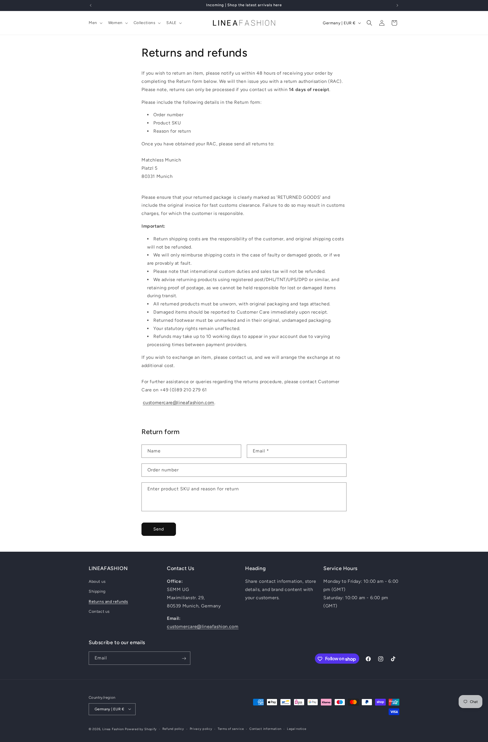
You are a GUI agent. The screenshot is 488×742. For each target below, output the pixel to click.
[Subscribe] (184, 658)
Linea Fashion (113, 729)
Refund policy (173, 728)
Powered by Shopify (141, 729)
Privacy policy (201, 728)
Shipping (97, 591)
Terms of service (231, 728)
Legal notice (296, 728)
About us (97, 581)
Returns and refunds (108, 601)
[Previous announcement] (90, 5)
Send (158, 529)
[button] (95, 23)
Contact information (265, 728)
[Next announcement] (397, 5)
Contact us (99, 611)
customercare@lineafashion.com (178, 402)
